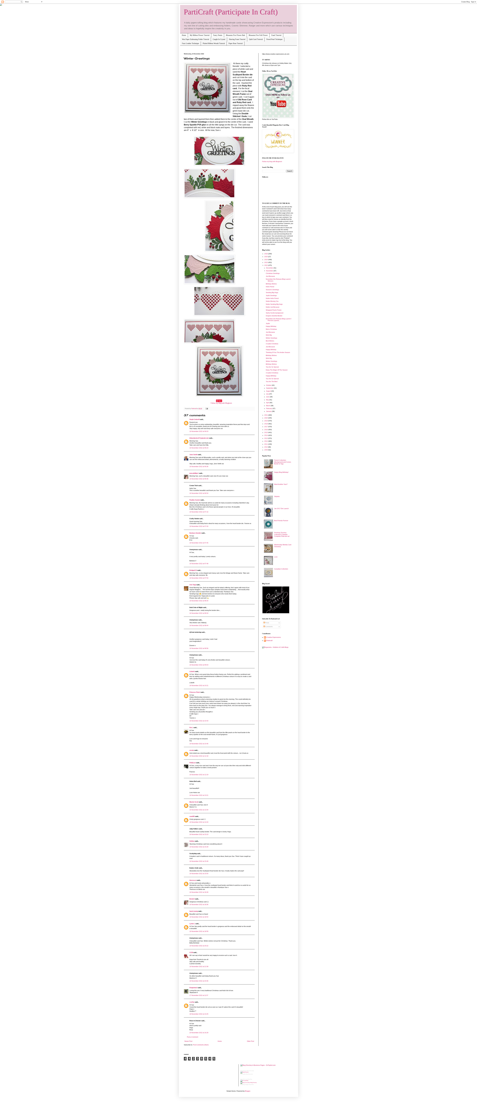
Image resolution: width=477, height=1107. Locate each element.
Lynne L (192, 924)
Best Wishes (270, 341)
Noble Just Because (272, 307)
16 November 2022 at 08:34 (198, 601)
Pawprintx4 (193, 988)
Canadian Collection (281, 569)
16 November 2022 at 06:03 (198, 431)
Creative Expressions (273, 637)
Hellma (191, 841)
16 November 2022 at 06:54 (198, 493)
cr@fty (191, 1002)
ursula (191, 750)
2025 (266, 257)
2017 (266, 427)
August (268, 391)
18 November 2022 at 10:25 (198, 1014)
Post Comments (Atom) (201, 1045)
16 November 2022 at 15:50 (198, 873)
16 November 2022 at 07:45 (198, 543)
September (270, 388)
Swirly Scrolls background (274, 313)
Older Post (250, 1041)
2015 (266, 432)
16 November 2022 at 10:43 (198, 721)
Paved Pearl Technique (274, 39)
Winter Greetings (271, 338)
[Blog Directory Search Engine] (248, 1082)
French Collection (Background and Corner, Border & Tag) (282, 462)
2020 (266, 418)
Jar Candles (243, 1074)
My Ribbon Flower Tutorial (199, 35)
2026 (266, 254)
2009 (266, 450)
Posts (267, 623)
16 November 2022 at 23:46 (198, 981)
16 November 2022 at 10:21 (198, 685)
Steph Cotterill (194, 419)
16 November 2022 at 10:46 (198, 744)
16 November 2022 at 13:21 (198, 795)
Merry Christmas (271, 329)
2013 (266, 438)
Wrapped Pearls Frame (273, 310)
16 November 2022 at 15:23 (198, 834)
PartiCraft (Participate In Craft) (231, 12)
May (267, 400)
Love (276, 557)
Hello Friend (270, 287)
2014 (266, 435)
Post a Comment (192, 1037)
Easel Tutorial (276, 35)
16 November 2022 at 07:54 (198, 578)
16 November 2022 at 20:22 (198, 946)
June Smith (193, 455)
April (268, 403)
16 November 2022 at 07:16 (198, 512)
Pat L (191, 727)
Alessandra (251, 1084)
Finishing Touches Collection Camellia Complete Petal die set (281, 534)
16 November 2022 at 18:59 (198, 931)
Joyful (268, 323)
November (270, 271)
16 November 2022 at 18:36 (198, 904)
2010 (266, 447)
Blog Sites (250, 1079)
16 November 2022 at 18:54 (198, 917)
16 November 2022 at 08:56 (198, 648)
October (269, 385)
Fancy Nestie (217, 35)
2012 (266, 441)
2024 (266, 259)
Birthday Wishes (271, 284)
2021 (266, 415)
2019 (266, 421)
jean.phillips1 (194, 473)
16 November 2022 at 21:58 (198, 966)
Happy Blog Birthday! (281, 472)
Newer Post (188, 1041)
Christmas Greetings (273, 273)
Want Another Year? (281, 484)
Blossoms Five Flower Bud (235, 35)
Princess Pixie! (194, 692)
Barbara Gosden (195, 533)
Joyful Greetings (271, 295)
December (270, 268)
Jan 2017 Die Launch (281, 508)
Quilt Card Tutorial (256, 39)
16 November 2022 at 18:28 (198, 892)
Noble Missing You (272, 301)
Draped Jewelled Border (274, 316)
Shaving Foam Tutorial (237, 39)
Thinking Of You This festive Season (278, 352)
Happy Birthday (271, 326)
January (269, 411)
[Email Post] (206, 408)
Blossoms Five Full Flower (258, 35)
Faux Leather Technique (190, 43)
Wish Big (269, 335)
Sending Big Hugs (272, 292)
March (268, 406)
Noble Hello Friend (272, 298)
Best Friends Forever (281, 520)
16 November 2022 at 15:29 (198, 847)
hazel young (193, 911)
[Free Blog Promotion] (244, 1080)
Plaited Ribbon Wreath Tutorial (214, 43)
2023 (266, 262)
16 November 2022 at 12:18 (198, 756)
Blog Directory (243, 1070)
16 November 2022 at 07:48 (198, 563)
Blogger (247, 1091)
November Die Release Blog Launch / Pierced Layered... (278, 319)
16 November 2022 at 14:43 (198, 822)
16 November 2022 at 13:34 (198, 810)
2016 (266, 430)
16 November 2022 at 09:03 (198, 665)
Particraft (269, 640)
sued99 (192, 816)
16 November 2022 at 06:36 (198, 466)
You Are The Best (271, 381)
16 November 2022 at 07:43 (198, 526)
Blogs (241, 1084)
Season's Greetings (272, 290)
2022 (266, 265)
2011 (266, 444)
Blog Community (250, 1070)
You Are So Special (272, 367)
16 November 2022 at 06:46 (198, 479)
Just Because (270, 276)
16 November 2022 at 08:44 (198, 625)
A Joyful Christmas (272, 344)
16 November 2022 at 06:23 (198, 448)
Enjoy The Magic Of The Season (277, 370)
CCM (191, 952)
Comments (269, 627)
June (268, 397)
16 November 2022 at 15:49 (198, 861)
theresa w (192, 880)
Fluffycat (192, 763)
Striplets (277, 496)
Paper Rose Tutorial (236, 43)
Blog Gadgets (246, 1084)
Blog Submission (249, 1074)
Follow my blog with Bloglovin (221, 403)
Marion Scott (193, 802)
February (269, 408)
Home (184, 35)
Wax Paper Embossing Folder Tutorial (195, 39)
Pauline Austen (194, 500)
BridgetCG (193, 570)
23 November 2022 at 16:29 (198, 1033)
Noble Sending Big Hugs (274, 304)
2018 (266, 424)
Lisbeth (192, 671)
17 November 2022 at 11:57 (198, 995)
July (267, 394)
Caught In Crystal (219, 39)
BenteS (192, 899)
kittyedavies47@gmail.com (199, 438)
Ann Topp (192, 585)
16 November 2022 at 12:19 (198, 775)
